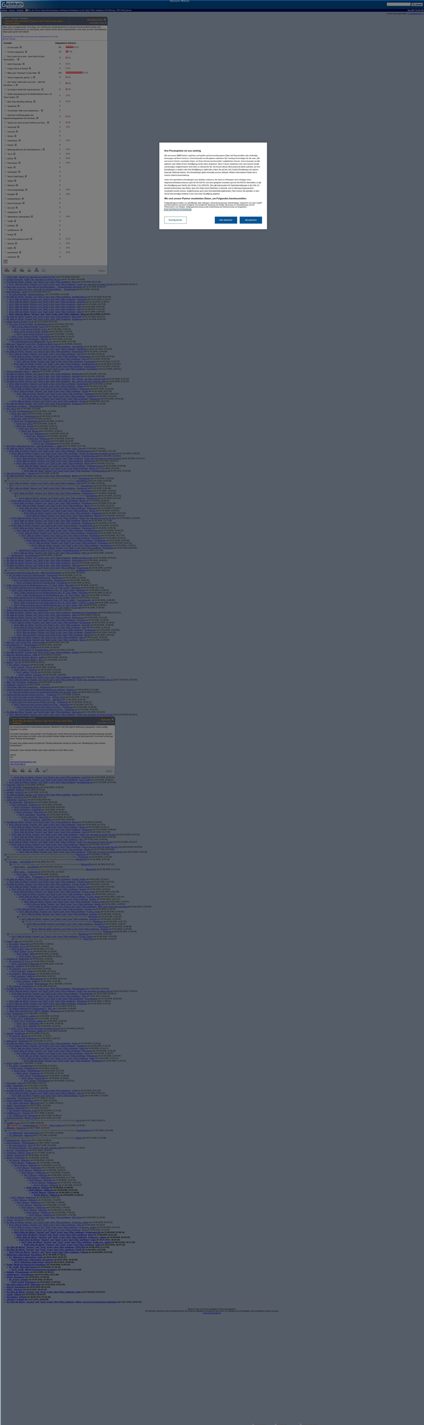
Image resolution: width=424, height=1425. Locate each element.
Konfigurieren (175, 220)
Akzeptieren (251, 220)
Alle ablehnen (225, 220)
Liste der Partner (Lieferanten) (177, 210)
